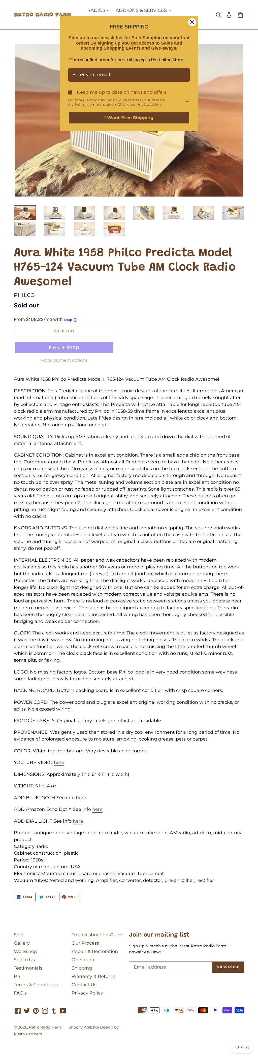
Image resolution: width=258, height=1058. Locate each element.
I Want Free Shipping (129, 117)
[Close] (192, 22)
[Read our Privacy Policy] (187, 100)
